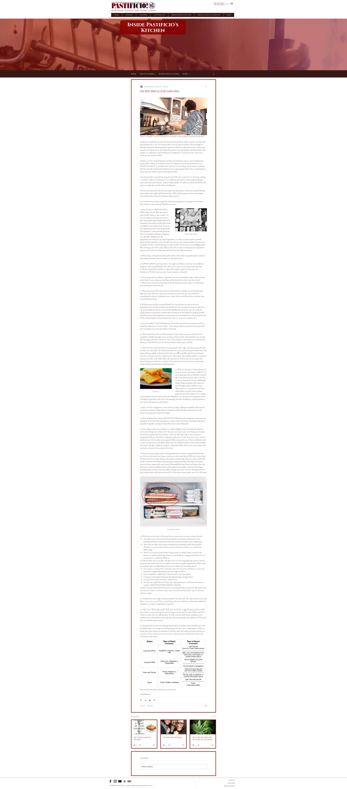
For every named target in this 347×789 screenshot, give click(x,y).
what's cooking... (147, 74)
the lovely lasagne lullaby (142, 738)
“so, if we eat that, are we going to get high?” (202, 738)
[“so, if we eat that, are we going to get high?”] (203, 727)
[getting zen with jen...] (173, 727)
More (185, 74)
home (133, 74)
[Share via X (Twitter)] (145, 700)
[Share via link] (154, 700)
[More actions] (206, 87)
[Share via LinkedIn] (150, 700)
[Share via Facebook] (141, 700)
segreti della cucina (169, 74)
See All (214, 716)
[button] (228, 15)
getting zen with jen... (172, 737)
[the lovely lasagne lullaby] (144, 727)
